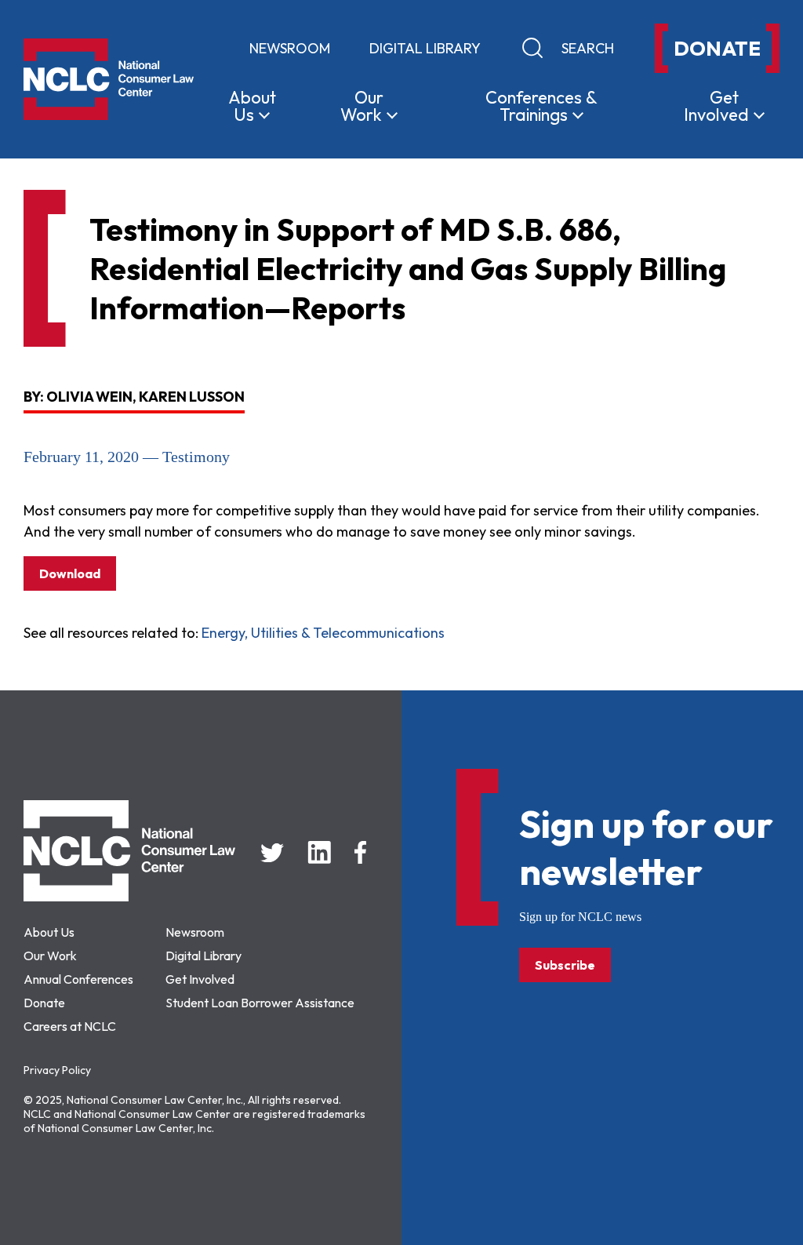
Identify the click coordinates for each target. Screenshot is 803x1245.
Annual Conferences (78, 979)
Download (69, 573)
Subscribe (565, 965)
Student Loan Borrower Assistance (259, 1002)
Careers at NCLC (70, 1026)
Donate (44, 1002)
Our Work (50, 955)
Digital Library (425, 48)
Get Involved (199, 979)
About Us (49, 932)
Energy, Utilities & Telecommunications (323, 633)
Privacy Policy (57, 1070)
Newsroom (289, 48)
